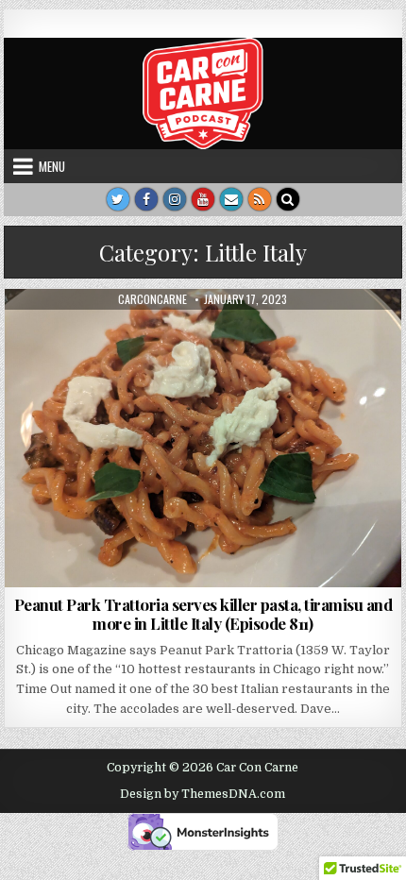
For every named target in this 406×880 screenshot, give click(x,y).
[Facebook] (146, 199)
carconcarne (152, 299)
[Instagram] (174, 199)
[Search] (288, 199)
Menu (52, 166)
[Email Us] (231, 199)
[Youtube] (203, 199)
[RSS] (259, 199)
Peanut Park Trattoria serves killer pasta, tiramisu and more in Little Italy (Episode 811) (203, 614)
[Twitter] (118, 199)
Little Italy (226, 335)
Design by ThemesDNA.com (202, 794)
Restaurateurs (315, 335)
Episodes (71, 335)
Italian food (145, 335)
